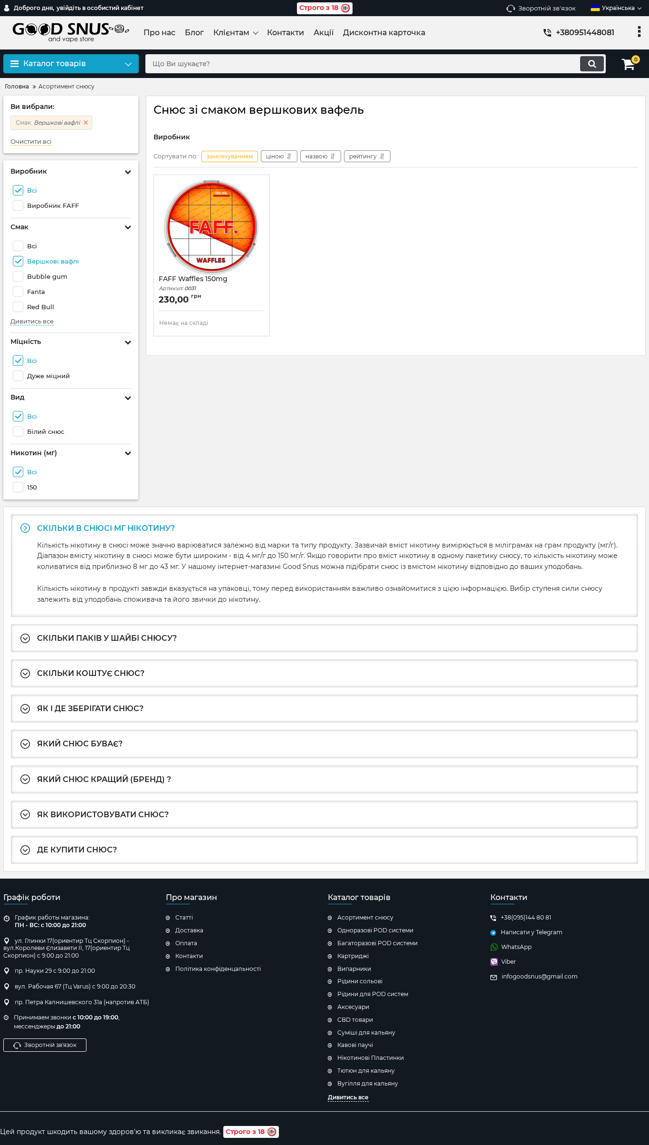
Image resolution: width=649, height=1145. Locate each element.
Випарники (354, 968)
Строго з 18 (318, 7)
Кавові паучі (355, 1044)
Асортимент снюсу (365, 917)
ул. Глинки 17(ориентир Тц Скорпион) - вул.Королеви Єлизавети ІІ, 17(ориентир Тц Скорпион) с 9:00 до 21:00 (66, 948)
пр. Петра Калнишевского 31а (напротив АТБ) (82, 1002)
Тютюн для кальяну (366, 1070)
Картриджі (353, 955)
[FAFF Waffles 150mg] (212, 227)
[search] (592, 63)
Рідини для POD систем (372, 994)
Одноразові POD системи (375, 930)
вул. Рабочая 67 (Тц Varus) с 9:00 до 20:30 (75, 986)
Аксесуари (353, 1006)
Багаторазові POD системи (377, 943)
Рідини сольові (359, 981)
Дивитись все (32, 321)
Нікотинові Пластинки (370, 1057)
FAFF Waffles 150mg (193, 283)
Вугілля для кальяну (367, 1083)
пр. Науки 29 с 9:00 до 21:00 (55, 970)
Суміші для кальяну (366, 1032)
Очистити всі (31, 141)
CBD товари (355, 1019)
